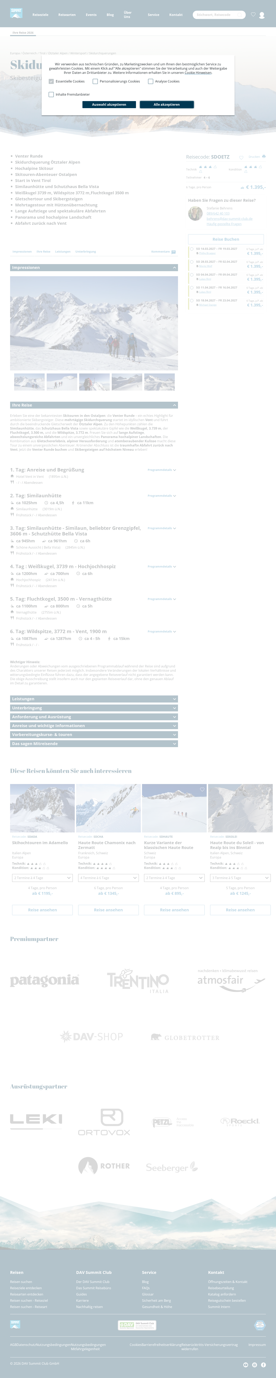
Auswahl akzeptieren (109, 104)
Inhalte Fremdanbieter (73, 94)
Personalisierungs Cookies (120, 81)
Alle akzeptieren (167, 104)
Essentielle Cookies (70, 81)
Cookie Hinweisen (198, 72)
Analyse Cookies (167, 81)
